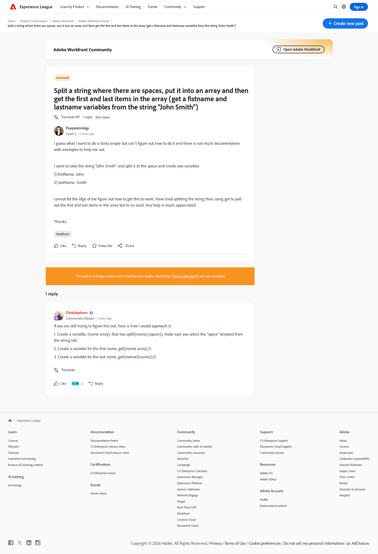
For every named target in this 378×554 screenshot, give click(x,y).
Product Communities (34, 21)
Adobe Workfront (63, 21)
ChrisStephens (77, 312)
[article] (148, 349)
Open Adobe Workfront (301, 49)
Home (11, 21)
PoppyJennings (77, 128)
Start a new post (183, 276)
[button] (345, 23)
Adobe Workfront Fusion (94, 21)
